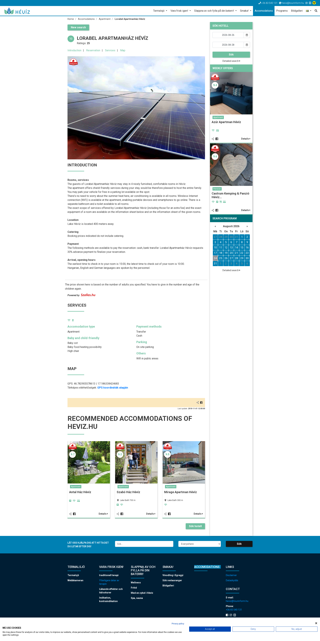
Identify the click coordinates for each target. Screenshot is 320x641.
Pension (217, 189)
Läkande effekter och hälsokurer (111, 591)
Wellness (136, 582)
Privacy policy (178, 624)
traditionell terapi (108, 575)
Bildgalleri (168, 585)
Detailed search (230, 61)
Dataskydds (232, 580)
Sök (231, 54)
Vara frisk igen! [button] (179, 10)
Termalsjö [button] (159, 10)
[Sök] (315, 11)
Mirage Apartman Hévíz (180, 492)
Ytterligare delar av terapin (109, 582)
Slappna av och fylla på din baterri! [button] (214, 10)
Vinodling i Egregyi (172, 575)
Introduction (74, 50)
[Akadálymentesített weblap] (314, 3)
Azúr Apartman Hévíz (226, 122)
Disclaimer (231, 575)
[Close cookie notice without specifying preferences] (316, 623)
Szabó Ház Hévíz (128, 492)
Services (110, 50)
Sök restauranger (172, 580)
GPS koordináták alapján (112, 387)
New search (78, 27)
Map (122, 50)
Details (103, 513)
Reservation (93, 50)
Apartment (75, 486)
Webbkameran (75, 580)
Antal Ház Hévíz (80, 492)
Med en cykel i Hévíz (142, 593)
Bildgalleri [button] (297, 10)
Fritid (134, 587)
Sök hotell (195, 526)
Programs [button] (282, 10)
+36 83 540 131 (234, 609)
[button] (308, 11)
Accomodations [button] (264, 10)
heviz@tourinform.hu (237, 601)
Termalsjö (73, 575)
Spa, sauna (137, 598)
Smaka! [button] (244, 10)
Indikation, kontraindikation (108, 599)
